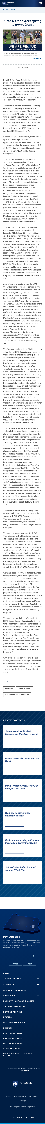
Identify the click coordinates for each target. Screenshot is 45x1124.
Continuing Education (14, 1022)
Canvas (7, 974)
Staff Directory (11, 1049)
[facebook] (11, 955)
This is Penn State (12, 979)
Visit (29, 964)
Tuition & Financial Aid (14, 1006)
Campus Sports (25, 689)
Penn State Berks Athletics (17, 695)
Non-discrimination (20, 1096)
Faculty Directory (12, 1044)
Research (8, 1017)
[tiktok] (33, 955)
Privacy (8, 1096)
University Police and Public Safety (17, 1055)
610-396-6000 (24, 1070)
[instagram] (27, 955)
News (12, 10)
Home (5, 10)
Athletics (9, 689)
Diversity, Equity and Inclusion (19, 1001)
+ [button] (38, 978)
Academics (8, 985)
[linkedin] (17, 955)
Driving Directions (12, 1012)
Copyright (23, 1100)
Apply (15, 964)
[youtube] (22, 955)
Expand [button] (36, 59)
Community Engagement (15, 990)
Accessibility (33, 1096)
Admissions (9, 995)
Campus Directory (12, 1038)
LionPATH (7, 1028)
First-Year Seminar (12, 1033)
